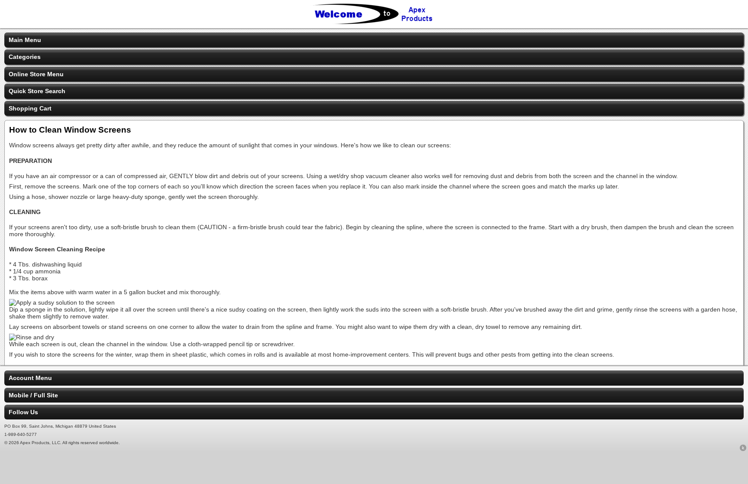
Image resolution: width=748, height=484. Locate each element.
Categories (25, 56)
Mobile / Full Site (33, 395)
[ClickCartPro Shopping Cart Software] (743, 449)
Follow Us (23, 412)
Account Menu (30, 377)
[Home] (374, 22)
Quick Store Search (37, 91)
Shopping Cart (30, 108)
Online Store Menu (36, 74)
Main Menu (25, 39)
